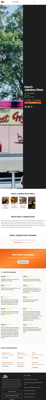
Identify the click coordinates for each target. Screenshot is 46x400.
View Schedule (37, 100)
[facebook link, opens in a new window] (25, 107)
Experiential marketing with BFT (12, 395)
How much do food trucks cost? (30, 393)
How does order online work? (29, 396)
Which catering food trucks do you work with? (32, 387)
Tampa (27, 95)
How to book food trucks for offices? (31, 379)
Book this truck (33, 102)
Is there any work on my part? (29, 390)
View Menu (28, 100)
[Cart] (34, 2)
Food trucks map (12, 391)
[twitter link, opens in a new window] (31, 107)
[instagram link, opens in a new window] (28, 107)
